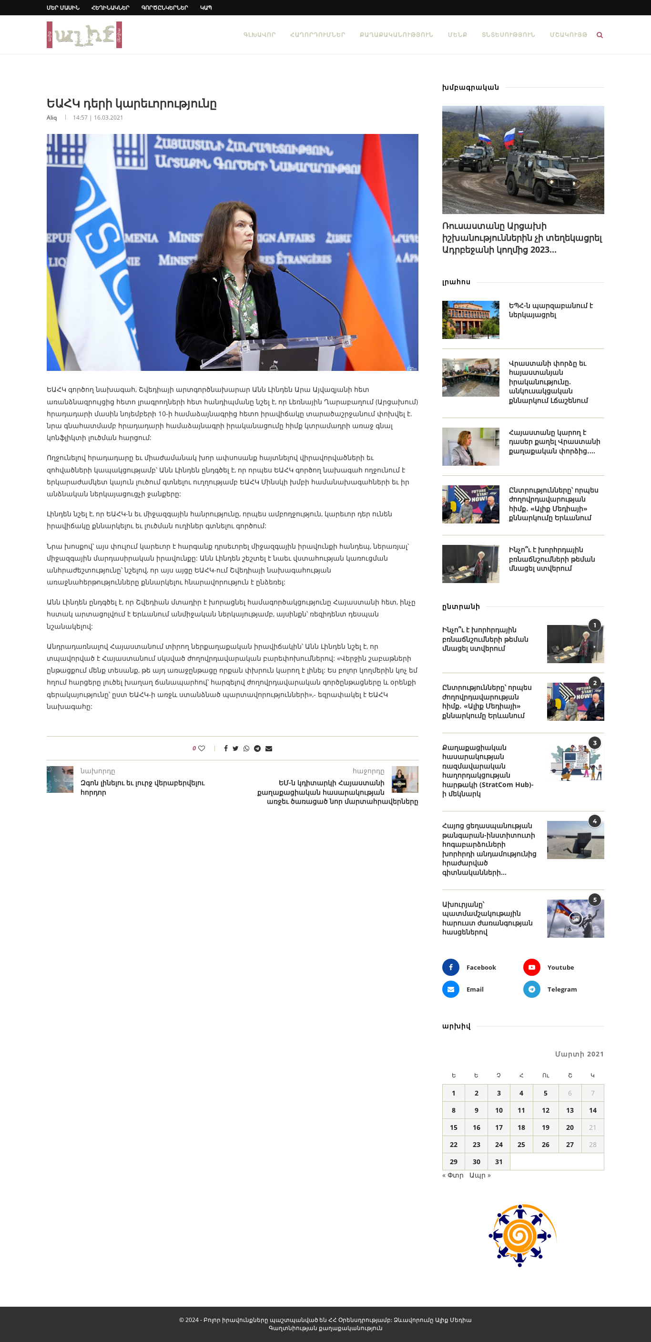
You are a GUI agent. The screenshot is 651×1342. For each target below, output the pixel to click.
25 (521, 1144)
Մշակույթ (569, 35)
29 (454, 1161)
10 (499, 1110)
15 (454, 1127)
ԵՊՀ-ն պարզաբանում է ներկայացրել (551, 310)
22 (454, 1144)
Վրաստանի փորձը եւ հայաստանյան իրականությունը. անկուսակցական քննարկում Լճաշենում (548, 382)
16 (476, 1127)
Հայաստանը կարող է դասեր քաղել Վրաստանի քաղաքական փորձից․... (554, 441)
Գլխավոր (260, 35)
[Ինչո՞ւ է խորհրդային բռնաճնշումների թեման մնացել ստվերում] (470, 564)
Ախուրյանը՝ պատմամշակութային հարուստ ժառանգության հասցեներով (487, 918)
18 (521, 1127)
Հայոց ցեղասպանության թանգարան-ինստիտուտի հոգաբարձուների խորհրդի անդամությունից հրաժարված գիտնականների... (489, 849)
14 (593, 1110)
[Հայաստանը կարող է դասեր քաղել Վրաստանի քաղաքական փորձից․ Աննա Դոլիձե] (470, 447)
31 (499, 1161)
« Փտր (453, 1174)
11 (521, 1110)
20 (570, 1127)
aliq (52, 117)
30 (476, 1161)
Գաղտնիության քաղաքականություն (326, 1328)
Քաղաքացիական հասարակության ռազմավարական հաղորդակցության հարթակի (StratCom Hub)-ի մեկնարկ (488, 771)
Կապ (206, 7)
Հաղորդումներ (318, 35)
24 (499, 1144)
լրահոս (456, 281)
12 (545, 1110)
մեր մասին (63, 7)
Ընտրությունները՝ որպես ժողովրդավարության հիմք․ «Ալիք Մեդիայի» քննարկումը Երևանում (554, 503)
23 (476, 1144)
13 (570, 1110)
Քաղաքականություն (397, 35)
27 (570, 1144)
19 (545, 1127)
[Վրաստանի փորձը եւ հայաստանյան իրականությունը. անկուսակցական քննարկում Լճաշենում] (470, 378)
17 (499, 1127)
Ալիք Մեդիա (453, 1320)
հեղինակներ (111, 7)
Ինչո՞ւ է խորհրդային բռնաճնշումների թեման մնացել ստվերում (552, 559)
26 (545, 1144)
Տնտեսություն (509, 35)
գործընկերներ (165, 7)
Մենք (458, 35)
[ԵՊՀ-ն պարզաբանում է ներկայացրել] (470, 320)
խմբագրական (470, 87)
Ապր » (480, 1174)
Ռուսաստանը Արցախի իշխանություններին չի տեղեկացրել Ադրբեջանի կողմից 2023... (522, 237)
